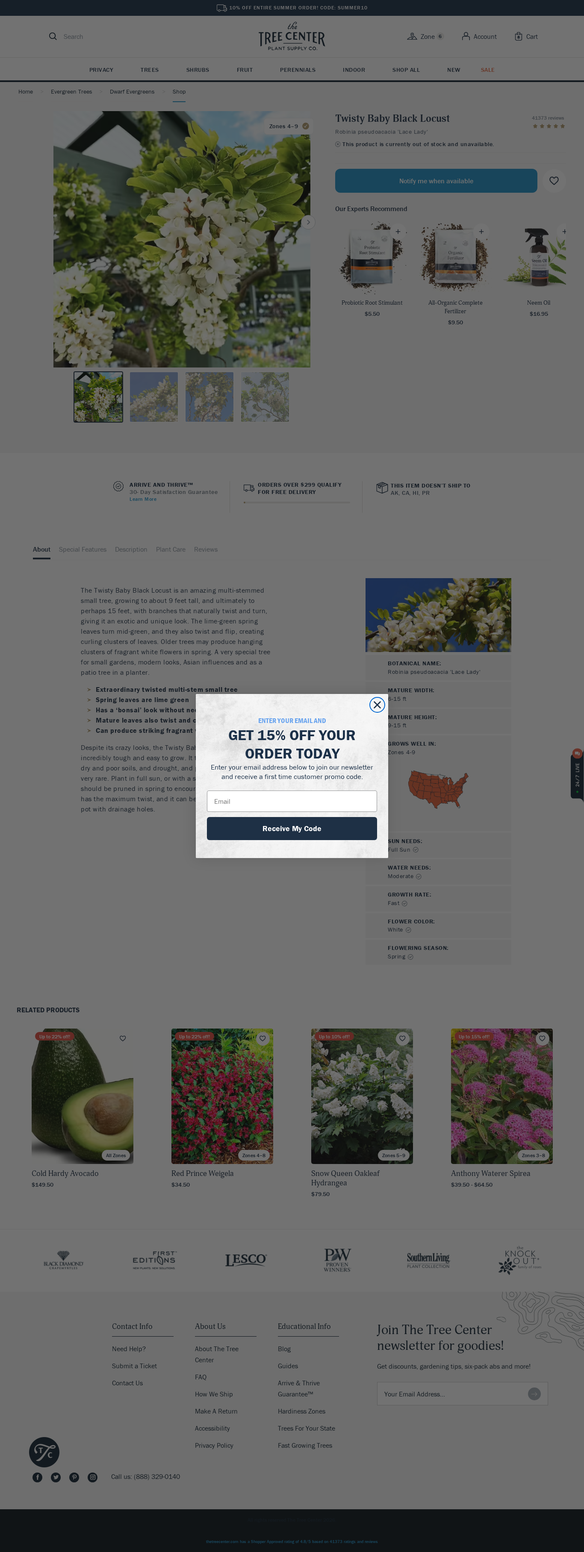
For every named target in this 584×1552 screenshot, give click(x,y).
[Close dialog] (377, 704)
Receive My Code (292, 828)
